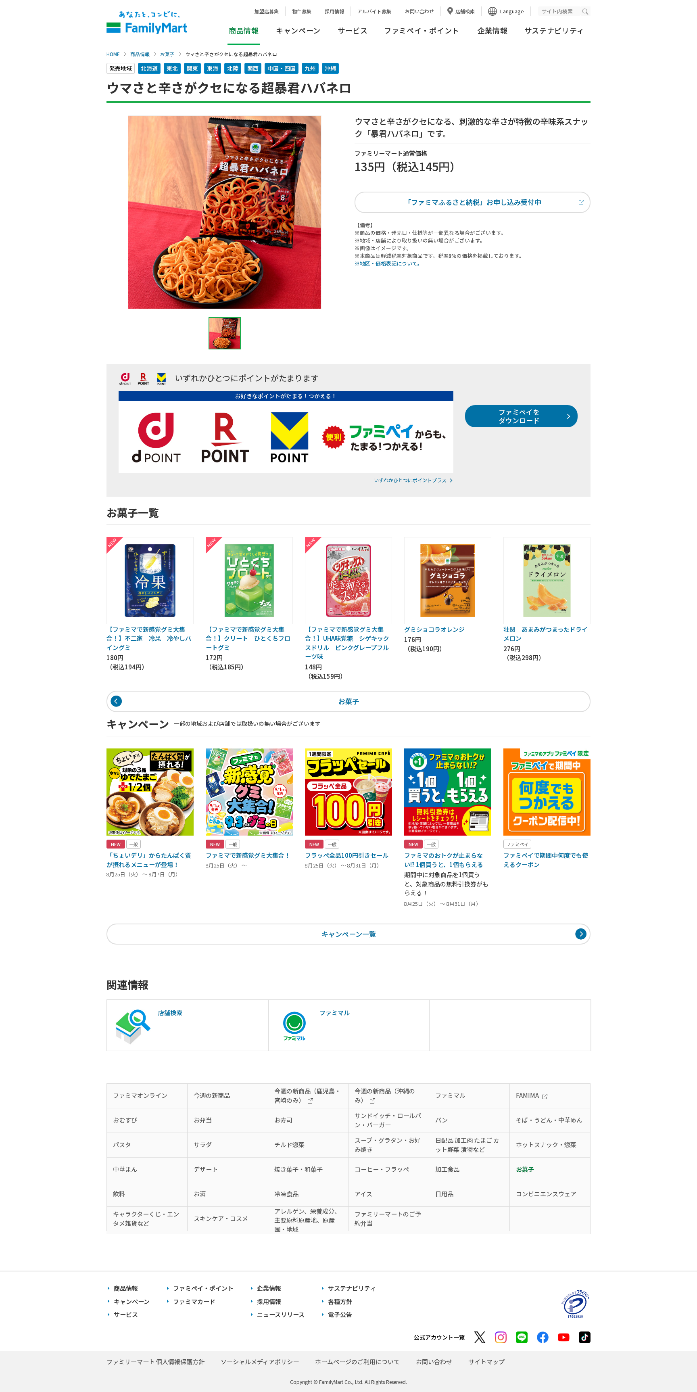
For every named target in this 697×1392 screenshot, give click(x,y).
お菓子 (167, 54)
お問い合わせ (419, 11)
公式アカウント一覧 (439, 1337)
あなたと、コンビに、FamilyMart (146, 22)
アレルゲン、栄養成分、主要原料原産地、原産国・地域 (307, 1220)
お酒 (200, 1193)
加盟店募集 (267, 11)
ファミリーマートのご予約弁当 (388, 1218)
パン (441, 1120)
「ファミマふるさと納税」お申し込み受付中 (472, 202)
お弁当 (203, 1120)
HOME (113, 54)
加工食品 (447, 1169)
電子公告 (340, 1314)
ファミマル (450, 1095)
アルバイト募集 (374, 11)
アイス (363, 1193)
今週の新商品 (212, 1095)
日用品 (444, 1193)
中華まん (125, 1169)
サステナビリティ (554, 30)
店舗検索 (465, 11)
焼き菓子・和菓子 (298, 1169)
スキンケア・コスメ (221, 1218)
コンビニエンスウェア (546, 1193)
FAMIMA (527, 1095)
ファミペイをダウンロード (519, 416)
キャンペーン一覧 (348, 934)
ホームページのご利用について (357, 1361)
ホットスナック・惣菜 (546, 1144)
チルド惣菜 (289, 1144)
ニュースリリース (281, 1314)
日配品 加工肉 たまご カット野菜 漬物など (467, 1145)
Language (512, 11)
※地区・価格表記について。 (389, 263)
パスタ (122, 1144)
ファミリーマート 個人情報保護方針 (155, 1361)
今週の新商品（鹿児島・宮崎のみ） (307, 1095)
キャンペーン (298, 30)
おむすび (125, 1120)
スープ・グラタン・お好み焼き (388, 1145)
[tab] (225, 333)
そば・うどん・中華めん (549, 1120)
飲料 (119, 1193)
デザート (206, 1169)
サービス (353, 30)
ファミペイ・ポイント (421, 30)
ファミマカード (194, 1301)
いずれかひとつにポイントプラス (410, 480)
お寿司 (283, 1120)
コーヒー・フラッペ (382, 1169)
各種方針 (340, 1301)
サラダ (203, 1144)
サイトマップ (486, 1361)
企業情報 (493, 30)
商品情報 (140, 54)
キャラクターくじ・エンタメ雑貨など (146, 1218)
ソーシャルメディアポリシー (260, 1361)
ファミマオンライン (140, 1095)
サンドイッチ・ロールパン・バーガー (388, 1120)
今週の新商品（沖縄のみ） (385, 1095)
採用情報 (334, 11)
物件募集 (301, 11)
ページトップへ (671, 1365)
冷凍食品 (286, 1193)
